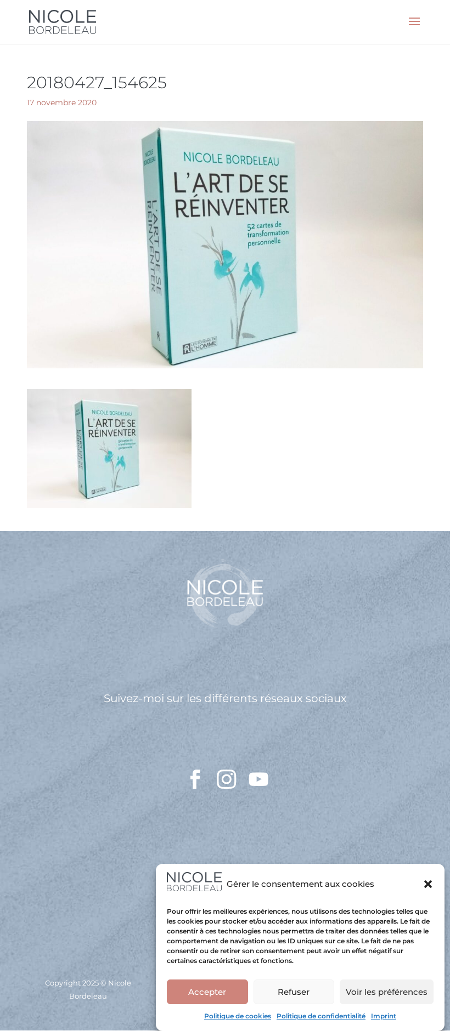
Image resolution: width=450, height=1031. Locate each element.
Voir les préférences (387, 992)
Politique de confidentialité (321, 1016)
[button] (428, 884)
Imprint (383, 1016)
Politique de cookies (237, 1016)
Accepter (207, 992)
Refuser (294, 992)
